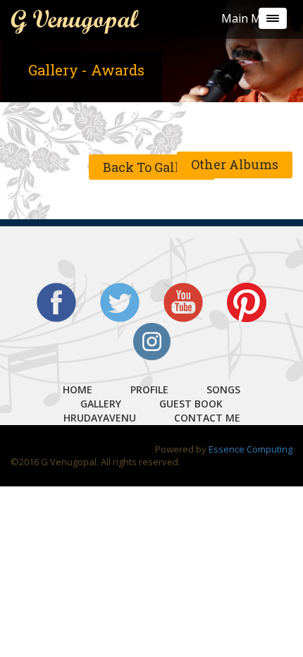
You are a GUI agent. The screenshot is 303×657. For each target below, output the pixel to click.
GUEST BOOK (191, 403)
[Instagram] (151, 340)
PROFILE (149, 389)
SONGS (223, 389)
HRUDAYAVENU (99, 417)
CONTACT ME (207, 417)
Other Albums (234, 164)
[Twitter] (120, 300)
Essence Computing (250, 449)
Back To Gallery (152, 167)
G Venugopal (74, 19)
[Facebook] (56, 300)
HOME (77, 389)
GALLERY (100, 403)
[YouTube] (183, 300)
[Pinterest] (246, 300)
